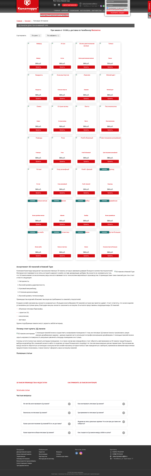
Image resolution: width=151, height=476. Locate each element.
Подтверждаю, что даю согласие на (117, 9)
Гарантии (42, 452)
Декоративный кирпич (24, 452)
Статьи (58, 454)
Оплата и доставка (62, 456)
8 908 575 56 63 (118, 454)
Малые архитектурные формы (26, 461)
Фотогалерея (85, 10)
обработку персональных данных (115, 9)
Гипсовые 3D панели (23, 458)
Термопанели (21, 456)
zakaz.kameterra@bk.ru (120, 456)
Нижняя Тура (65, 1)
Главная (57, 10)
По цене (35, 35)
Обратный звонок (70, 5)
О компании (74, 10)
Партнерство (97, 10)
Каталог (65, 10)
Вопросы (59, 452)
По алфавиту (52, 35)
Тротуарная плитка (23, 465)
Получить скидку (117, 13)
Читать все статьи (23, 390)
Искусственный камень (24, 454)
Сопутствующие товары (24, 463)
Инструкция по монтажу (46, 458)
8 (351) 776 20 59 (118, 452)
